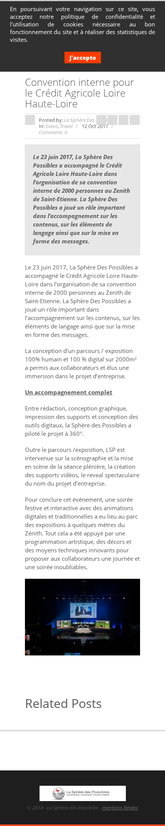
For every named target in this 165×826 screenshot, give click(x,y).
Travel (66, 126)
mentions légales (120, 807)
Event (52, 126)
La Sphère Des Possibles (90, 120)
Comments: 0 (53, 132)
